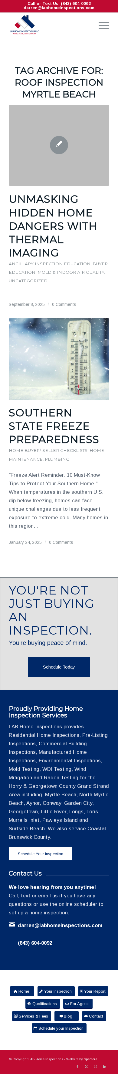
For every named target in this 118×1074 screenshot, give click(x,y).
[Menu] (101, 25)
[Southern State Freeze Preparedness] (59, 359)
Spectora (90, 1059)
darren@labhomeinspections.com (59, 7)
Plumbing (57, 459)
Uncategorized (28, 280)
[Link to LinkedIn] (104, 1066)
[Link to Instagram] (95, 1066)
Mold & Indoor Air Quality (71, 272)
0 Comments (64, 304)
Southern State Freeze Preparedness (54, 426)
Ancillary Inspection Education (49, 263)
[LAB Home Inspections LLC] (49, 25)
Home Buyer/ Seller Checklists (48, 450)
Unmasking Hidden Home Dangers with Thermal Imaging (53, 226)
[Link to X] (86, 1066)
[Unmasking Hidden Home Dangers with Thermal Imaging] (59, 145)
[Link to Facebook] (77, 1066)
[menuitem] (101, 25)
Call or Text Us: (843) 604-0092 (59, 3)
